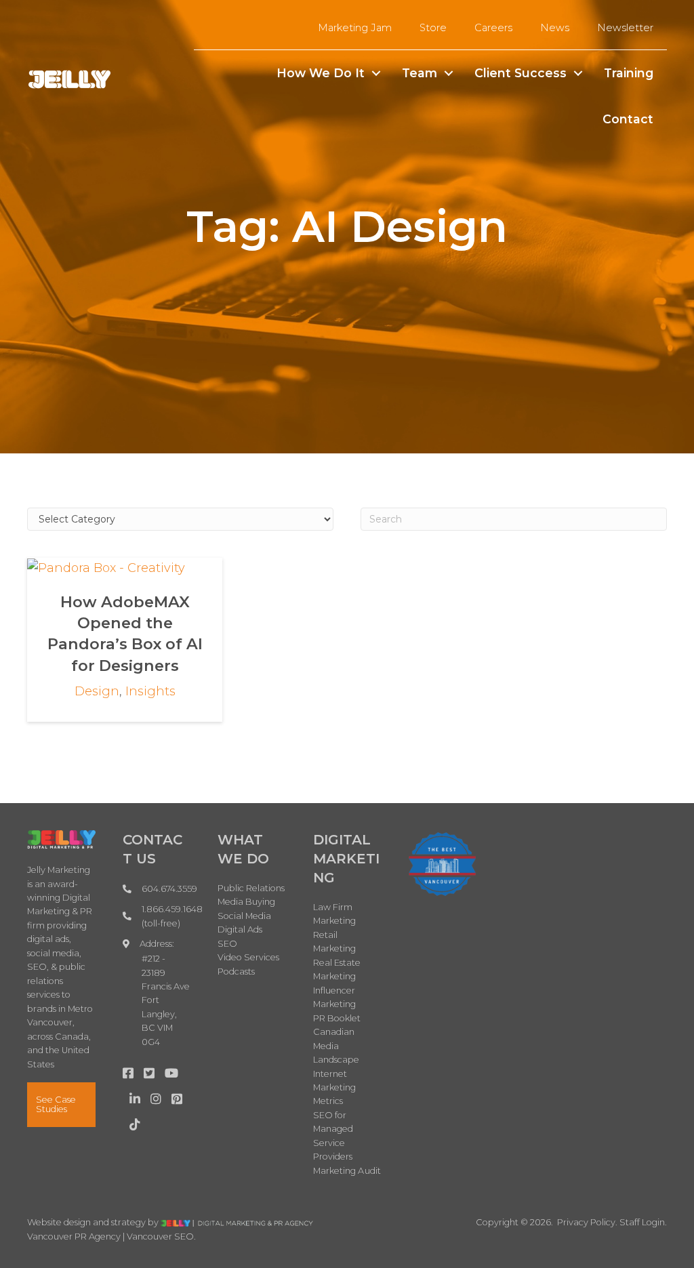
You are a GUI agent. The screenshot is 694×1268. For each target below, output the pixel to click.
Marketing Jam (355, 28)
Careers (493, 28)
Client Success (520, 73)
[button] (376, 73)
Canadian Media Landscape (336, 1046)
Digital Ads (240, 929)
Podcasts (236, 971)
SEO (227, 944)
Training (628, 73)
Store (433, 28)
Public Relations (251, 888)
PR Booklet (337, 1018)
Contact (628, 119)
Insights (150, 691)
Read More (125, 567)
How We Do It (321, 73)
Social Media (244, 916)
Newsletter (625, 28)
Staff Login (642, 1222)
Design (97, 691)
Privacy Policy (586, 1222)
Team (419, 73)
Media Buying (246, 902)
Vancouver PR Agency (74, 1236)
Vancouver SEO (160, 1236)
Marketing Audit (347, 1171)
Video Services (248, 957)
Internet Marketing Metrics (334, 1088)
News (554, 28)
